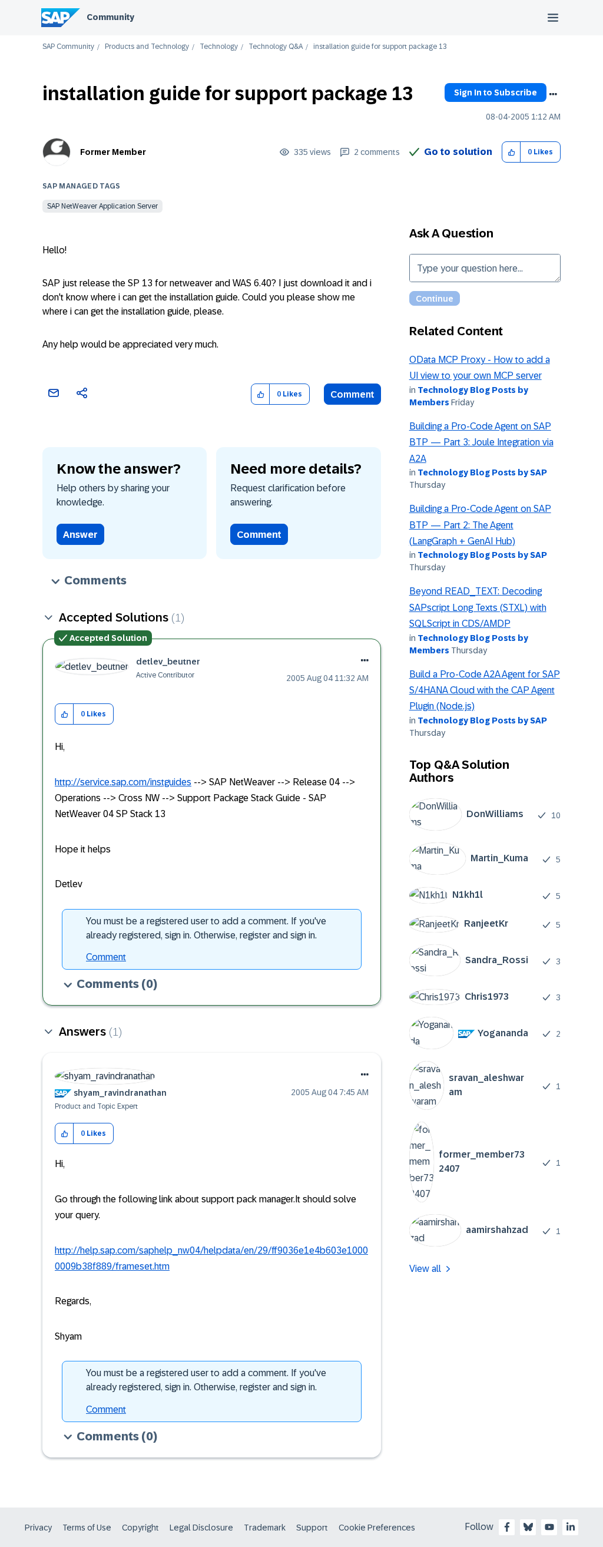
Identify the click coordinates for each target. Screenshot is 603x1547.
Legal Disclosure (201, 1527)
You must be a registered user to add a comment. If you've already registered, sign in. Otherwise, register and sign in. (206, 928)
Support (312, 1527)
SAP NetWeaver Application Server (102, 206)
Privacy (38, 1527)
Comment (352, 394)
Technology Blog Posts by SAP (482, 472)
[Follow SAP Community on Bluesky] (528, 1527)
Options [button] (553, 94)
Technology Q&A (276, 47)
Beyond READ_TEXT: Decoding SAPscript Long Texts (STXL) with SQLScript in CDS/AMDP (477, 607)
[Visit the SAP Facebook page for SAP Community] (507, 1527)
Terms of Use (86, 1527)
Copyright (140, 1527)
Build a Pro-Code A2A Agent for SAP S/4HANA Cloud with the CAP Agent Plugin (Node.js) (484, 690)
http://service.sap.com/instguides (123, 782)
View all (425, 1269)
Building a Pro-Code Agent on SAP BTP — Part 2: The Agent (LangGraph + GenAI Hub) (480, 525)
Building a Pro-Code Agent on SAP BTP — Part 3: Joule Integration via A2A (481, 442)
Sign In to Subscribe (495, 92)
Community (110, 17)
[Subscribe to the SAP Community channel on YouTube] (549, 1527)
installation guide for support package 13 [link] (380, 47)
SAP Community (68, 47)
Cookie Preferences (377, 1527)
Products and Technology (147, 47)
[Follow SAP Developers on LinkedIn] (570, 1527)
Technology (219, 47)
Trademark (265, 1527)
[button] (511, 152)
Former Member (113, 152)
